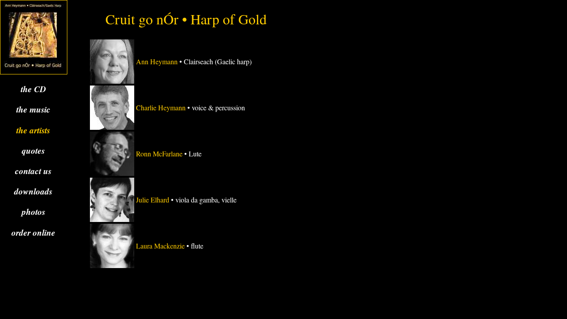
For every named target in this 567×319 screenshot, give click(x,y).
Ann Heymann (157, 61)
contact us (33, 171)
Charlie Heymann (161, 107)
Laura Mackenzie (160, 245)
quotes (33, 150)
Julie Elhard (152, 199)
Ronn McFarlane (159, 153)
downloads (33, 191)
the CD (33, 89)
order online (33, 232)
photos (33, 212)
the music (33, 109)
